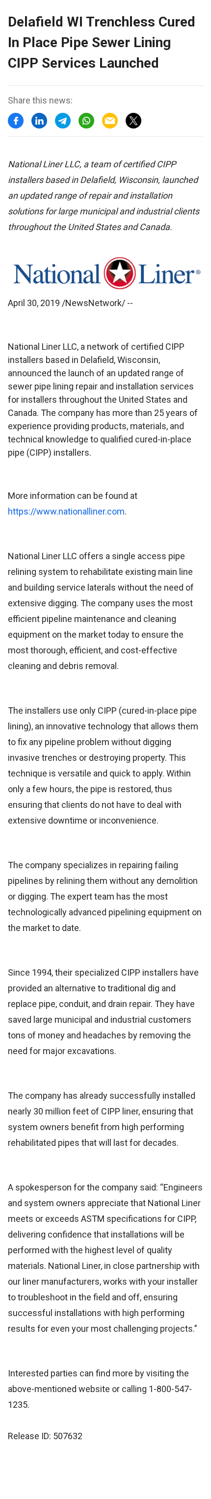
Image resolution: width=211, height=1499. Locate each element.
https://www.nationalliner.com (66, 511)
